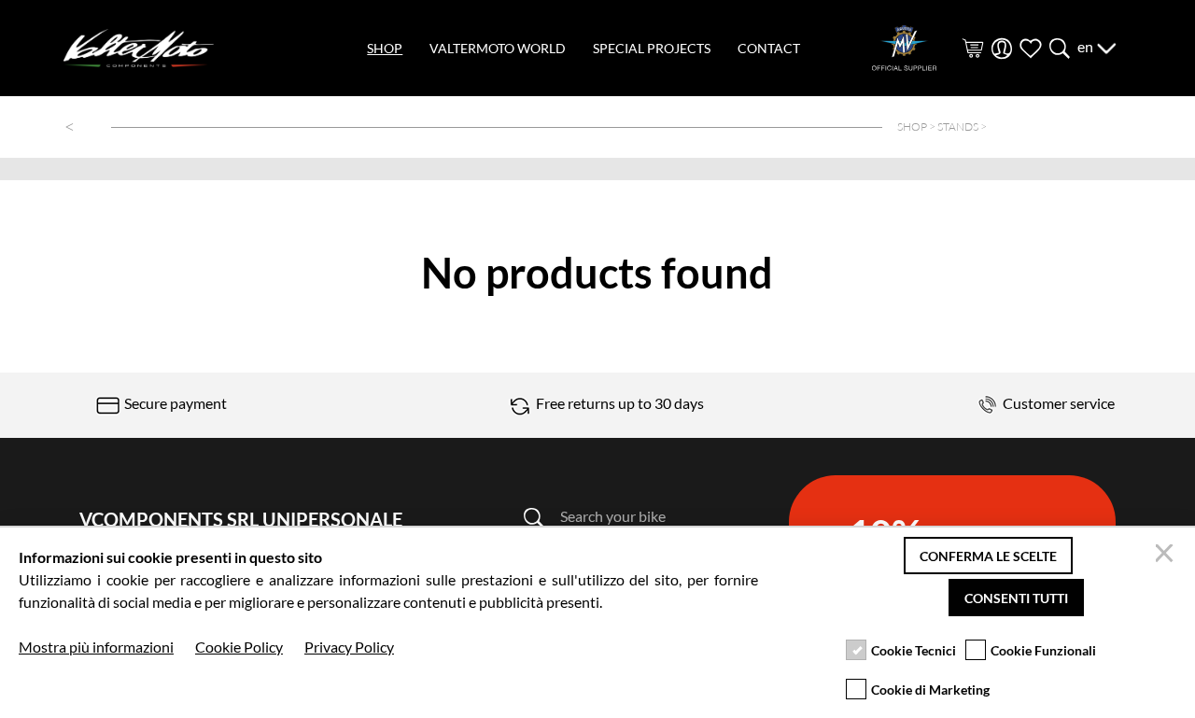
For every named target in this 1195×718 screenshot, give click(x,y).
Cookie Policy (239, 646)
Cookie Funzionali (1043, 650)
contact (769, 48)
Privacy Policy (349, 646)
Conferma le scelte (988, 556)
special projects (651, 48)
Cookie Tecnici (913, 650)
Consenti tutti (1016, 598)
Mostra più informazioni (96, 646)
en (1086, 46)
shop (384, 48)
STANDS (957, 127)
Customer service (1057, 403)
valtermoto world (497, 48)
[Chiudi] (1167, 555)
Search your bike (613, 516)
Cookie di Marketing (930, 689)
